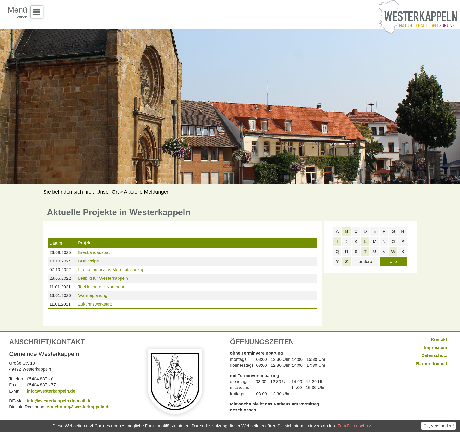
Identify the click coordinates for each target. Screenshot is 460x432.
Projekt (85, 243)
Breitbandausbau (94, 252)
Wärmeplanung (92, 295)
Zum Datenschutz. (354, 425)
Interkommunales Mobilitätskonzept (112, 269)
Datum (55, 243)
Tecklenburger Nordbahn (101, 286)
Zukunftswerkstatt (95, 304)
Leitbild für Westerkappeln (103, 278)
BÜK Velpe (88, 261)
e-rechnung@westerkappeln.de (79, 407)
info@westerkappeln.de (51, 391)
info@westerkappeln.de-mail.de (59, 401)
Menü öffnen (37, 12)
